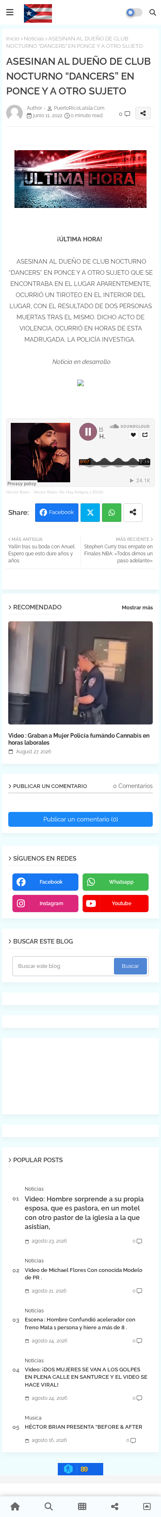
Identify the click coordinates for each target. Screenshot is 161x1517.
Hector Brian (18, 492)
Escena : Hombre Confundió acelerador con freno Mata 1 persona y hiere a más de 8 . (80, 1323)
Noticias (34, 38)
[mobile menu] (10, 12)
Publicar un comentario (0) (80, 819)
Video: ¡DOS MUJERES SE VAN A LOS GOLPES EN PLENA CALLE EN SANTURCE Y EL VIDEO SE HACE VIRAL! (86, 1376)
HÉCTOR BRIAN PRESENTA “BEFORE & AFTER (83, 1427)
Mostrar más (137, 607)
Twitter (90, 512)
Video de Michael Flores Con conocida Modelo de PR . (83, 1274)
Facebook (61, 512)
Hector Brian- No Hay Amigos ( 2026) (68, 492)
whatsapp (121, 882)
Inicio (12, 38)
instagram (51, 903)
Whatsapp (111, 512)
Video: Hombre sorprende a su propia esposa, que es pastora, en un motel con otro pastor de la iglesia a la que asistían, (84, 1213)
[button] (152, 12)
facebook (51, 882)
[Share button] (132, 512)
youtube (121, 903)
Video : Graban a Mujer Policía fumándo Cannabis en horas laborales (78, 739)
